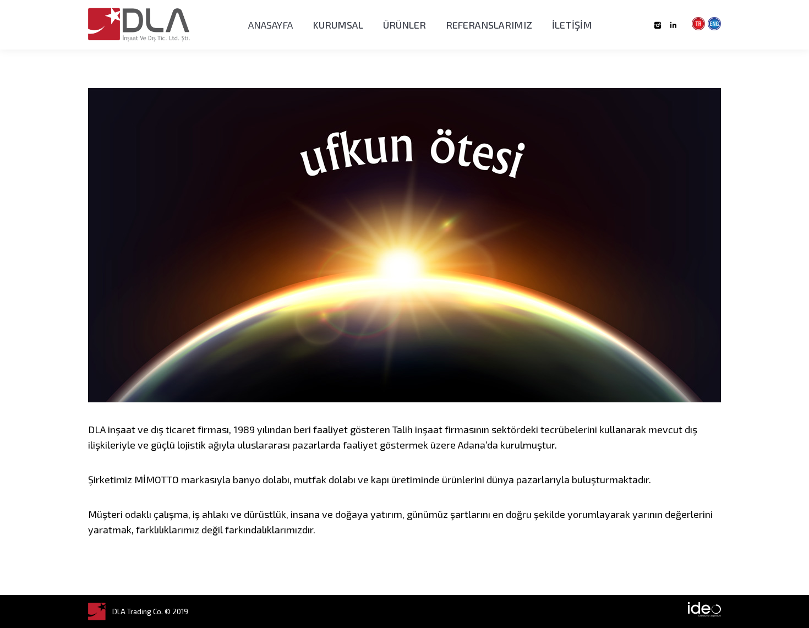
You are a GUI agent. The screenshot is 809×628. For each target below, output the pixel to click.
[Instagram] (657, 25)
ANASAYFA (270, 25)
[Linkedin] (673, 25)
